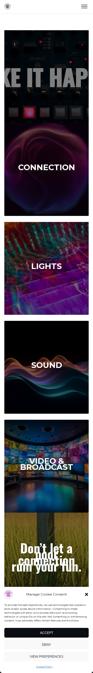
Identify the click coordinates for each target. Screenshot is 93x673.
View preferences (46, 656)
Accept (46, 633)
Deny (46, 644)
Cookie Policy (44, 666)
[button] (86, 594)
